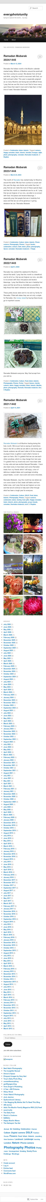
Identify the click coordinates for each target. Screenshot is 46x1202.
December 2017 (9, 880)
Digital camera (18, 1132)
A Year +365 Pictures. (12, 1089)
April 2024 (7, 689)
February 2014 (9, 1000)
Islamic (26, 150)
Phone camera (27, 1142)
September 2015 (10, 950)
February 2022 (9, 757)
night (40, 152)
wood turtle (8, 1110)
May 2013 (7, 1023)
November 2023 (9, 702)
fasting (19, 500)
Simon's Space (9, 1073)
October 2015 (8, 948)
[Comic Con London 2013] (13, 565)
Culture (21, 242)
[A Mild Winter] (33, 565)
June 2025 (7, 655)
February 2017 (9, 906)
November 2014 (9, 976)
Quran (6, 249)
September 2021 (10, 770)
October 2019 (8, 828)
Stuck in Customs (10, 1115)
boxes (32, 383)
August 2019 (8, 833)
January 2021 (8, 791)
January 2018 (8, 877)
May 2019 (7, 841)
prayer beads (32, 502)
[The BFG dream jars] (13, 544)
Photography (14, 244)
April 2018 (7, 869)
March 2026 (8, 635)
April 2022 (7, 752)
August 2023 (8, 710)
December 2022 (9, 731)
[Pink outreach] (33, 606)
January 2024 (8, 697)
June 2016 (7, 927)
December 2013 (9, 1005)
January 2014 (8, 1002)
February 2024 (9, 694)
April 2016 (7, 932)
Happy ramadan (9, 152)
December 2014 (9, 974)
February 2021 (9, 788)
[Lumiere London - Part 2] (33, 524)
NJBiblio (7, 1118)
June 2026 (7, 627)
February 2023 (9, 726)
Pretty (21, 383)
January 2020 (8, 820)
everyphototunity (16, 14)
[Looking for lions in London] (33, 585)
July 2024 (7, 682)
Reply (32, 249)
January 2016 (8, 940)
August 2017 (8, 890)
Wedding (23, 1151)
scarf (26, 504)
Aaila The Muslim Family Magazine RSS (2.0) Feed (23, 1107)
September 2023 (10, 708)
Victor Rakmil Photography (14, 1094)
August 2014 (8, 984)
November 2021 (9, 765)
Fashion (36, 1133)
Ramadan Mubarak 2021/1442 (15, 402)
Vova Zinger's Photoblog (13, 1086)
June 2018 (7, 864)
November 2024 (9, 671)
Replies (7, 390)
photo (5, 155)
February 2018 (9, 874)
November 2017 (9, 882)
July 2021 (7, 775)
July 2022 (7, 744)
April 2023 (7, 721)
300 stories (8, 1105)
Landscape (28, 1139)
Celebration (14, 150)
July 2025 (7, 653)
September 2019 (10, 830)
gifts (27, 500)
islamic (22, 152)
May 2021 (7, 781)
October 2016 (8, 916)
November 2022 (9, 734)
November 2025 (9, 642)
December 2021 (9, 762)
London (7, 1142)
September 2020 (10, 802)
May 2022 (7, 749)
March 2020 (8, 814)
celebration (7, 246)
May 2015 (7, 961)
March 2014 (8, 997)
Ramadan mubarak (31, 155)
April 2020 (7, 812)
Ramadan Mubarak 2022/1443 (15, 261)
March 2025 (8, 663)
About (14, 40)
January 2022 (8, 760)
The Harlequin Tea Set (12, 1123)
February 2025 (9, 666)
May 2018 (7, 867)
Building (16, 1129)
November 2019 (9, 825)
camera (37, 150)
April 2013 (7, 1026)
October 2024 (8, 674)
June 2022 (7, 747)
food (23, 500)
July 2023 (7, 713)
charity (37, 383)
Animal (6, 1129)
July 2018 (7, 861)
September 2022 (10, 739)
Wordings (15, 1154)
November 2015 (9, 945)
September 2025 (10, 648)
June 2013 (7, 1021)
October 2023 (8, 705)
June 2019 (7, 838)
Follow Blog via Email (13, 1035)
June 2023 (7, 715)
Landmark (19, 1139)
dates (11, 385)
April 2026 (7, 632)
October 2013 (8, 1010)
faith (19, 246)
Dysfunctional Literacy (12, 1099)
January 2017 (8, 908)
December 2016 (9, 911)
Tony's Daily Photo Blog (13, 1079)
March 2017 (8, 903)
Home (6, 40)
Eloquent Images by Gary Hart (15, 1076)
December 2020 (9, 794)
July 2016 (7, 924)
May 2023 (7, 718)
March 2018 (8, 872)
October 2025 (8, 645)
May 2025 (7, 658)
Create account (9, 1163)
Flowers (13, 1135)
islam (17, 152)
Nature (16, 1142)
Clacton (34, 1129)
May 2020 (7, 809)
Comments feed (9, 1171)
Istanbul (28, 152)
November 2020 (9, 796)
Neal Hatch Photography (13, 1068)
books (33, 244)
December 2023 (9, 700)
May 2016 (7, 929)
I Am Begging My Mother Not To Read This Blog (22, 1102)
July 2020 (7, 807)
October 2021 (8, 768)
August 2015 (8, 953)
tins (40, 387)
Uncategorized (14, 1151)
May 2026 (7, 629)
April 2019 (7, 843)
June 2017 (7, 895)
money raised (21, 298)
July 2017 (7, 893)
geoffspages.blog (10, 1084)
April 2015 (7, 963)
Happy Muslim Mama (12, 1120)
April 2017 (7, 901)
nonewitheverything (11, 1081)
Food (26, 381)
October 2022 (8, 736)
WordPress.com (10, 1173)
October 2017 (8, 885)
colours (14, 246)
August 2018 (8, 859)
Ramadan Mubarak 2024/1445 (15, 58)
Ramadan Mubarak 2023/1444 (15, 169)
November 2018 (9, 856)
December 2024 (9, 668)
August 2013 (8, 1015)
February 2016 (9, 937)
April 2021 (7, 783)
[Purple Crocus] (13, 524)
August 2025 (8, 650)
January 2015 (8, 971)
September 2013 (10, 1013)
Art (11, 1129)
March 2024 (8, 692)
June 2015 (7, 958)
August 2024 (8, 679)
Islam (21, 150)
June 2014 (7, 989)
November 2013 (9, 1007)
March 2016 (8, 934)
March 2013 (8, 1028)
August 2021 (8, 773)
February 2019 (9, 848)
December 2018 (9, 854)
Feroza (6, 1136)
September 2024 (10, 676)
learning (37, 1139)
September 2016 (10, 919)
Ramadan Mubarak (10, 443)
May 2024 (7, 687)
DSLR (27, 495)
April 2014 (7, 994)
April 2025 (7, 661)
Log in (6, 1165)
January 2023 (8, 728)
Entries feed (8, 1168)
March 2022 (8, 754)
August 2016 (8, 921)
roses (6, 1151)
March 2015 (8, 966)
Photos (21, 244)
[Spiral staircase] (33, 544)
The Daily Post (9, 1112)
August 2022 (8, 742)
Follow (8, 1044)
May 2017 (7, 898)
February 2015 (9, 968)
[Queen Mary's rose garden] (13, 585)
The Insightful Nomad (12, 1071)
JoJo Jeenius (9, 1097)
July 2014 (7, 987)
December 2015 (9, 942)
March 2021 (8, 786)
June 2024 (7, 684)
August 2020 (8, 804)
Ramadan (17, 180)
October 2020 (8, 799)
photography (12, 155)
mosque (35, 152)
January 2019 (8, 851)
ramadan (21, 155)
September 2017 (10, 888)
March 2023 (8, 723)
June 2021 (7, 778)
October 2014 (8, 979)
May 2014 (7, 992)
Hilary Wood (8, 1092)
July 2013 (7, 1018)
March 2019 (8, 846)
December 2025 (9, 640)
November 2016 (9, 914)
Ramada (21, 387)
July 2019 (7, 835)
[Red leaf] (13, 606)
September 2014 (10, 981)
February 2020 (9, 817)
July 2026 (7, 624)
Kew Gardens (9, 1139)
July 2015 (7, 955)
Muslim (38, 385)
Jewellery (38, 1136)
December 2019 (9, 822)
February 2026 (9, 637)
